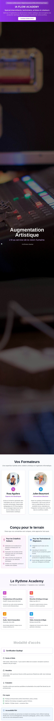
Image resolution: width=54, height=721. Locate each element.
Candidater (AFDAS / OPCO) (27, 18)
